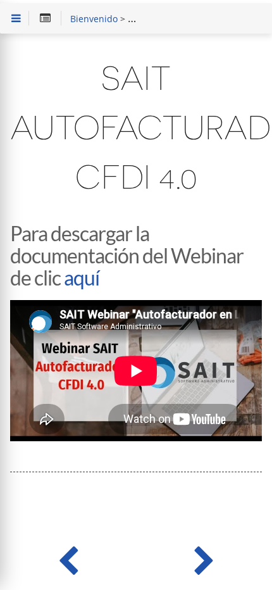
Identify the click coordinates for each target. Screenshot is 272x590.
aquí (81, 278)
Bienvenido (94, 20)
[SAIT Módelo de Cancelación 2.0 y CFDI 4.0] (68, 557)
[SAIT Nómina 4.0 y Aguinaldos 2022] (204, 557)
